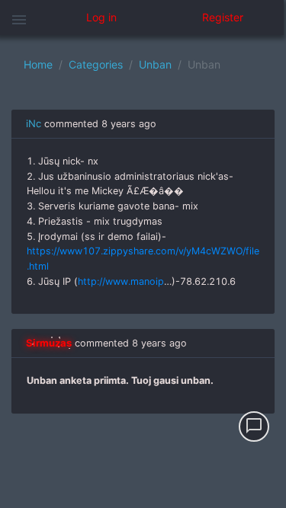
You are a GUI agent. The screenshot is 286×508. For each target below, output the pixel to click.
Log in (101, 17)
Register (222, 17)
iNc (33, 123)
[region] (143, 271)
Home (38, 64)
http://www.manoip (121, 281)
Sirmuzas (49, 343)
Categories (96, 64)
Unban (155, 64)
